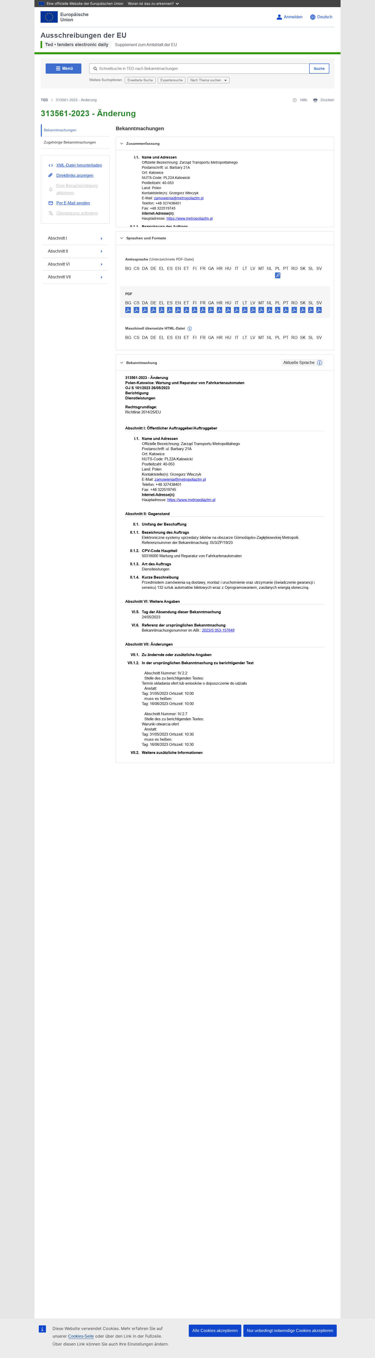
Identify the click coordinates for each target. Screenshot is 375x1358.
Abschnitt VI (59, 264)
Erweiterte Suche (140, 80)
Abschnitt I (57, 238)
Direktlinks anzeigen (74, 175)
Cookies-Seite (81, 1336)
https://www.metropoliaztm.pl (190, 218)
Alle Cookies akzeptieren (215, 1330)
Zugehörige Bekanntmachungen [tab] (70, 142)
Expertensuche (171, 80)
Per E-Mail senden (73, 203)
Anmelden (293, 17)
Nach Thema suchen (206, 80)
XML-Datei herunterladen (79, 165)
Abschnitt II (58, 251)
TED (44, 100)
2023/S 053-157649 (218, 630)
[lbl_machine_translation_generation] (190, 329)
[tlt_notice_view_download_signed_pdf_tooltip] (278, 275)
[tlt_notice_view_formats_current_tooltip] (319, 362)
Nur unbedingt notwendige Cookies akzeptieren (290, 1330)
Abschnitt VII (59, 277)
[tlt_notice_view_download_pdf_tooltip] (128, 309)
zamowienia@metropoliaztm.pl (179, 198)
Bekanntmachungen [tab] (60, 130)
